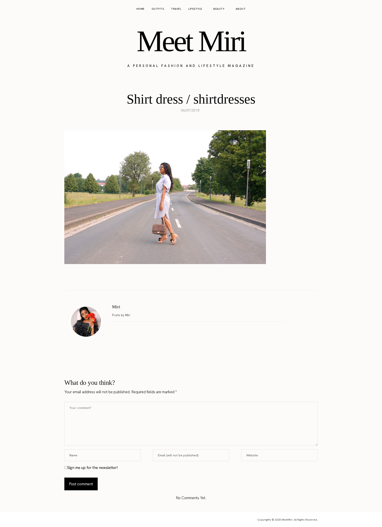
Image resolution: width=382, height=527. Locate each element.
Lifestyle (195, 9)
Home (140, 9)
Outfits (158, 9)
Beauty (218, 9)
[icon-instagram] (357, 9)
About (241, 9)
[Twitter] (186, 279)
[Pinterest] (195, 279)
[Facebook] (177, 279)
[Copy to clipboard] (205, 279)
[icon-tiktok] (374, 9)
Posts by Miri (121, 315)
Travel (176, 9)
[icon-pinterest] (365, 9)
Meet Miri (191, 41)
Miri (116, 306)
